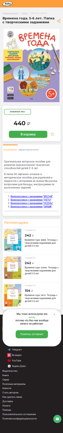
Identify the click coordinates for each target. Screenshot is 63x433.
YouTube (16, 360)
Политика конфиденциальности (19, 418)
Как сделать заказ (12, 397)
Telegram (17, 349)
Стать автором (10, 392)
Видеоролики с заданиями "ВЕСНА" (31, 196)
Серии (5, 379)
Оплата (6, 405)
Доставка (7, 401)
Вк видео (17, 355)
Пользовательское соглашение (19, 414)
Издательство (9, 371)
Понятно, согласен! (31, 334)
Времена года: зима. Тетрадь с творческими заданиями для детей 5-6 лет (41, 243)
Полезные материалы (14, 384)
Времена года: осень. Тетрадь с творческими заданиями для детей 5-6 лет (42, 270)
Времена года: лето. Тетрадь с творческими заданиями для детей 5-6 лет (41, 298)
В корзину (28, 134)
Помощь (6, 410)
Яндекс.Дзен (19, 366)
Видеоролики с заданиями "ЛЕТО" (30, 199)
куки (31, 317)
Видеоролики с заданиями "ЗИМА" (31, 206)
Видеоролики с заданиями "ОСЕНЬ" (31, 203)
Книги (5, 375)
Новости (6, 388)
